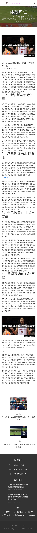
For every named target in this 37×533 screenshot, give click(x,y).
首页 (12, 16)
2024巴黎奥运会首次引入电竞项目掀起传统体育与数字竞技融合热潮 (18, 496)
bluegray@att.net (21, 469)
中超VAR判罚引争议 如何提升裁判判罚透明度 (18, 445)
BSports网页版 (27, 529)
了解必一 (9, 512)
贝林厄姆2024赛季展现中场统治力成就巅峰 (18, 418)
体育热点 (22, 16)
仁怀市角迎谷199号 (20, 474)
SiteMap (32, 515)
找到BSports (19, 515)
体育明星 (31, 512)
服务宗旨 (7, 515)
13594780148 (19, 465)
